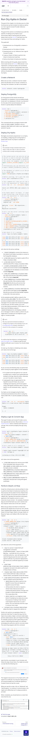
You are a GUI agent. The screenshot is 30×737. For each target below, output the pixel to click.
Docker (15, 64)
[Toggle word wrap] (24, 109)
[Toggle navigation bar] (8, 6)
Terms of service (17, 731)
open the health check (7, 341)
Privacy (11, 731)
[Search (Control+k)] (28, 6)
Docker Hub (4, 141)
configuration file (8, 325)
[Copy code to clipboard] (27, 88)
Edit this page (6, 714)
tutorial (14, 37)
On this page (5, 15)
